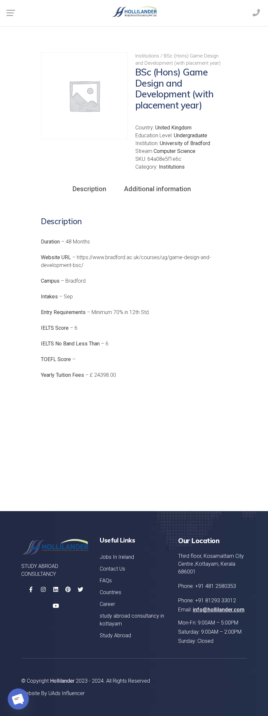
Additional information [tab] (157, 189)
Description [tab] (89, 189)
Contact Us (112, 569)
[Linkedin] (55, 589)
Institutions (147, 56)
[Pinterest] (68, 589)
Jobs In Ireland (117, 557)
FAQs (106, 580)
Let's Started (216, 480)
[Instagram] (43, 589)
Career (107, 604)
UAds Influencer (66, 693)
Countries (110, 592)
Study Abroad (115, 635)
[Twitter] (80, 589)
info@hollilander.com (218, 610)
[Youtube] (55, 606)
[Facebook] (31, 589)
